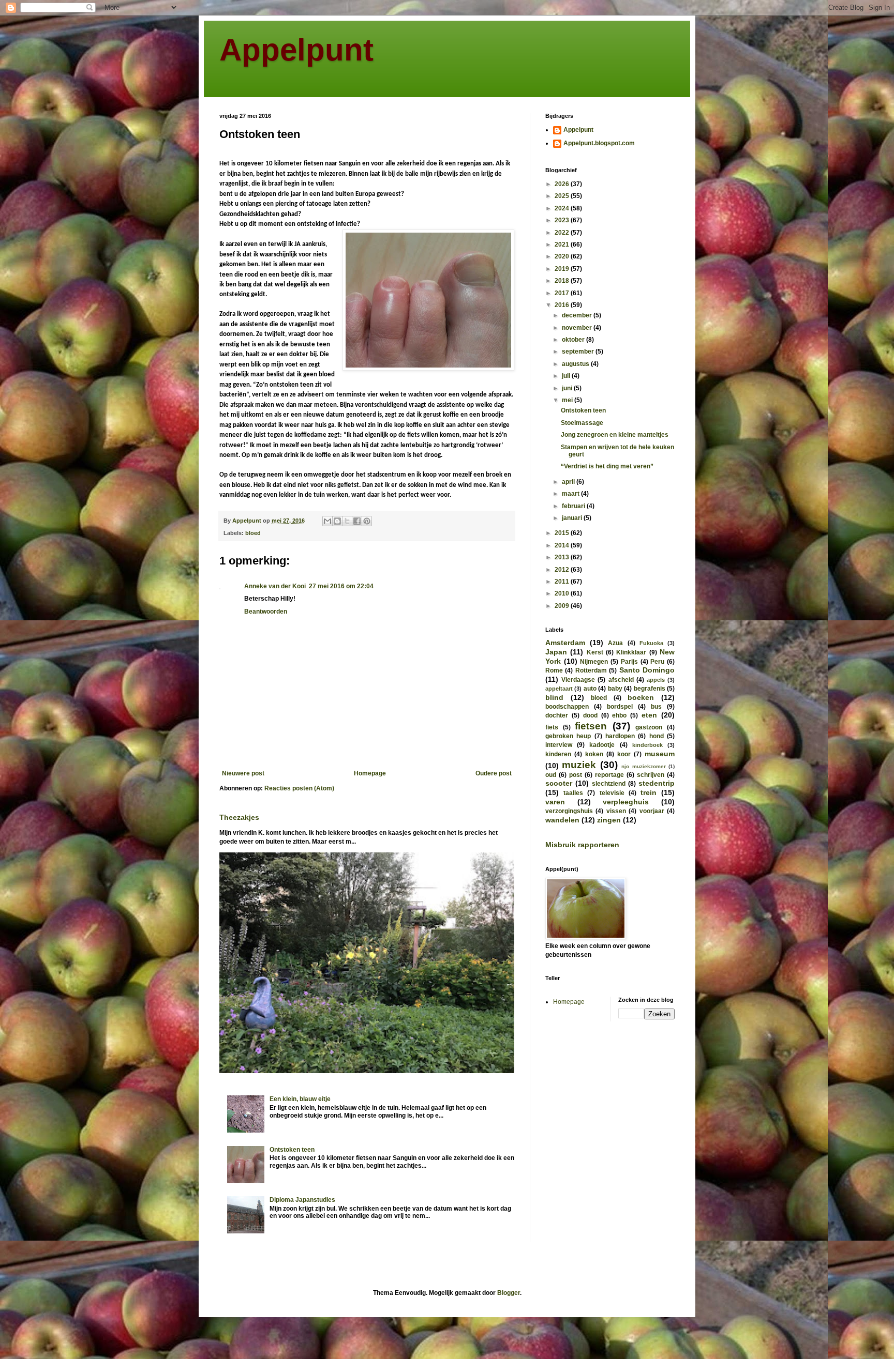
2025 (563, 196)
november (577, 327)
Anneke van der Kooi (275, 586)
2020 (563, 256)
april (569, 481)
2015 (563, 533)
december (577, 315)
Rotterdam (591, 670)
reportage (609, 774)
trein (648, 792)
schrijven (650, 774)
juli (567, 375)
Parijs (629, 661)
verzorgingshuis (569, 811)
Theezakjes (239, 817)
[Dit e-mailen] (327, 521)
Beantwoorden (265, 611)
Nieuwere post (243, 773)
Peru (657, 661)
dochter (556, 715)
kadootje (602, 745)
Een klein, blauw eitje (300, 1099)
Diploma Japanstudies (302, 1199)
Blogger (508, 1292)
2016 (563, 305)
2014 (563, 545)
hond (656, 736)
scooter (558, 783)
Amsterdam (565, 642)
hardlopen (620, 736)
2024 (563, 208)
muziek (579, 764)
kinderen (558, 754)
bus (656, 706)
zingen (609, 820)
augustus (576, 364)
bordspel (620, 706)
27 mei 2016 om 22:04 (341, 586)
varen (555, 802)
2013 (563, 557)
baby (615, 688)
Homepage (370, 773)
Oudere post (493, 773)
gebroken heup (568, 736)
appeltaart (559, 688)
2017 (563, 293)
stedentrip (656, 783)
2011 (563, 581)
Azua (615, 643)
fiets (551, 727)
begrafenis (649, 688)
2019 (563, 268)
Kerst (595, 652)
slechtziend (608, 783)
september (578, 351)
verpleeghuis (626, 802)
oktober (574, 339)
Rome (554, 670)
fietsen (591, 726)
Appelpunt (296, 50)
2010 (563, 593)
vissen (616, 811)
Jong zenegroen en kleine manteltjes (614, 434)
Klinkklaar (631, 652)
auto (590, 688)
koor (624, 754)
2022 (563, 232)
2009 (563, 605)
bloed (253, 533)
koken (594, 754)
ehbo (619, 715)
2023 (563, 220)
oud (550, 774)
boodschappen (567, 706)
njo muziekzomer (643, 766)
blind (554, 697)
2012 (563, 569)
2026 (563, 184)
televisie (612, 793)
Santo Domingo (647, 670)
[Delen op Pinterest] (367, 521)
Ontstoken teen (292, 1149)
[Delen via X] (347, 521)
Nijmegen (594, 661)
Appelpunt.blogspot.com (599, 143)
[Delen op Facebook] (357, 521)
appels (656, 680)
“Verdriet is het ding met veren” (607, 466)
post (575, 774)
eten (649, 715)
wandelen (562, 820)
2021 (563, 244)
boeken (641, 697)
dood (590, 715)
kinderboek (647, 745)
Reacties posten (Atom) (299, 788)
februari (574, 506)
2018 (563, 280)
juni (568, 388)
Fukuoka (651, 643)
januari (573, 518)
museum (660, 754)
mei (568, 400)
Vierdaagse (578, 679)
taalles (573, 793)
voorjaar (651, 811)
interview (558, 745)
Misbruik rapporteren (582, 845)
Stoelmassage (582, 422)
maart (571, 493)
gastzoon (648, 727)
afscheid (621, 679)
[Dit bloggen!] (337, 521)
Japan (556, 652)
